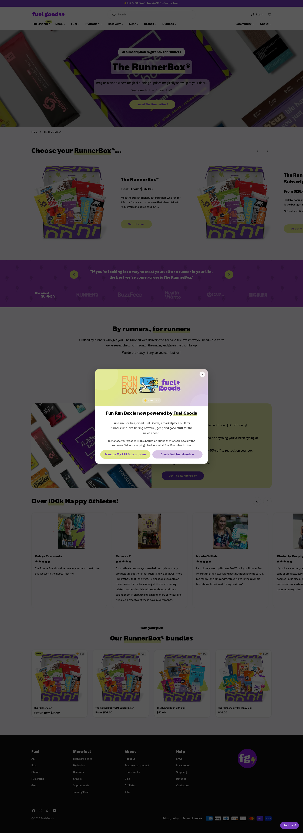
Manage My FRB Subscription (125, 454)
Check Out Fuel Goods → (177, 454)
